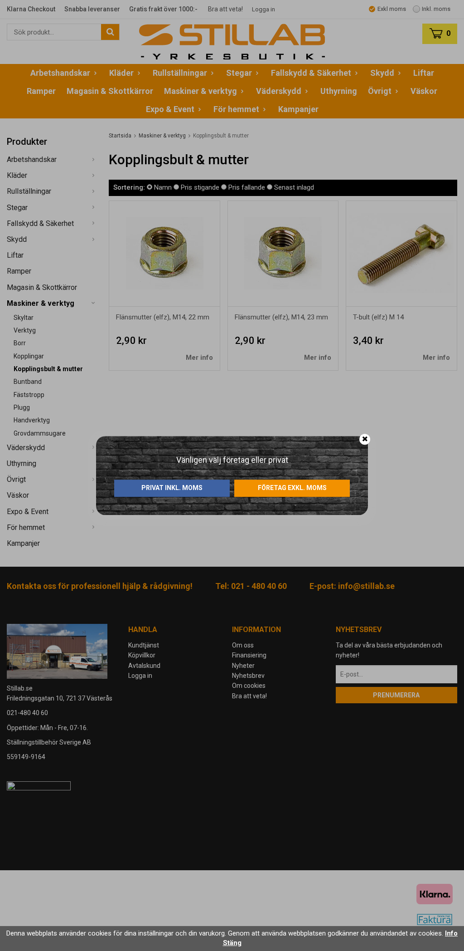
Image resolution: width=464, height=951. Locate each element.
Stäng (232, 943)
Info (451, 933)
